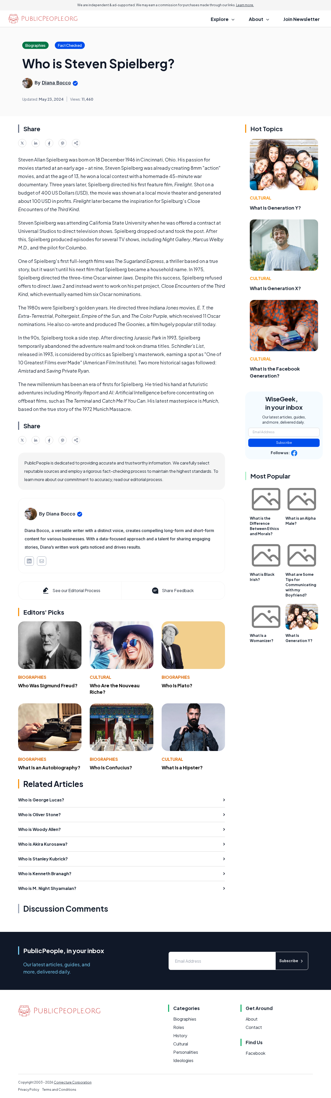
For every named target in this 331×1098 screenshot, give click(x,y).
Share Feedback (178, 590)
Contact (254, 1027)
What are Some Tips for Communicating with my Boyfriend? (300, 584)
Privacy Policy (28, 1090)
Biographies (32, 677)
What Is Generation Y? (275, 208)
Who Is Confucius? (111, 767)
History (180, 1035)
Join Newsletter (301, 19)
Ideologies (183, 1060)
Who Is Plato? (177, 685)
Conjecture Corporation (73, 1082)
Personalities (185, 1052)
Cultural (100, 677)
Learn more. (245, 5)
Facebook (255, 1053)
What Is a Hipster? (182, 767)
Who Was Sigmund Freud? (48, 685)
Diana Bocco (56, 82)
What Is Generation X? (275, 288)
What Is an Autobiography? (49, 767)
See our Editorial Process (76, 590)
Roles (178, 1027)
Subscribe (284, 443)
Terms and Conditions (59, 1090)
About (252, 1019)
